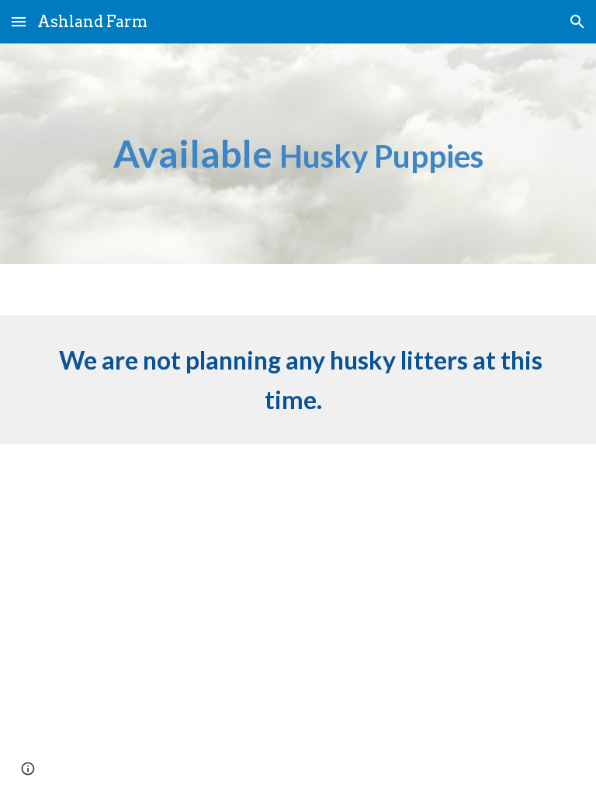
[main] (297, 154)
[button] (18, 21)
